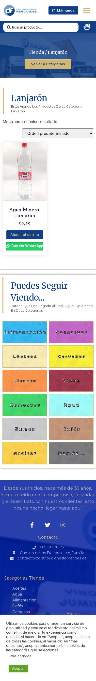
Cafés (17, 605)
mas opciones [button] (21, 656)
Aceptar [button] (18, 668)
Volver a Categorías (48, 64)
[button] (86, 10)
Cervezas (21, 611)
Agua (17, 594)
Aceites (19, 588)
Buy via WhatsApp (26, 246)
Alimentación (24, 600)
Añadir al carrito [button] (24, 234)
